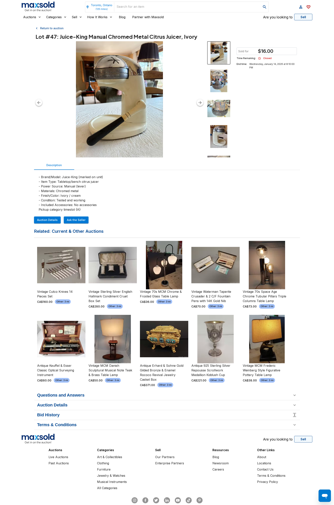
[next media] (200, 102)
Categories (54, 17)
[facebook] (145, 500)
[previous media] (39, 102)
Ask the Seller (76, 220)
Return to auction (52, 28)
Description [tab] (54, 165)
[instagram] (134, 500)
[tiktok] (188, 500)
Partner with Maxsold (148, 17)
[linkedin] (167, 500)
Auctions (29, 17)
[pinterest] (199, 500)
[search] (264, 7)
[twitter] (156, 500)
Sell (74, 17)
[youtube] (177, 500)
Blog (122, 17)
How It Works (97, 17)
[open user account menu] (301, 7)
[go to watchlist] (308, 7)
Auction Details (47, 220)
